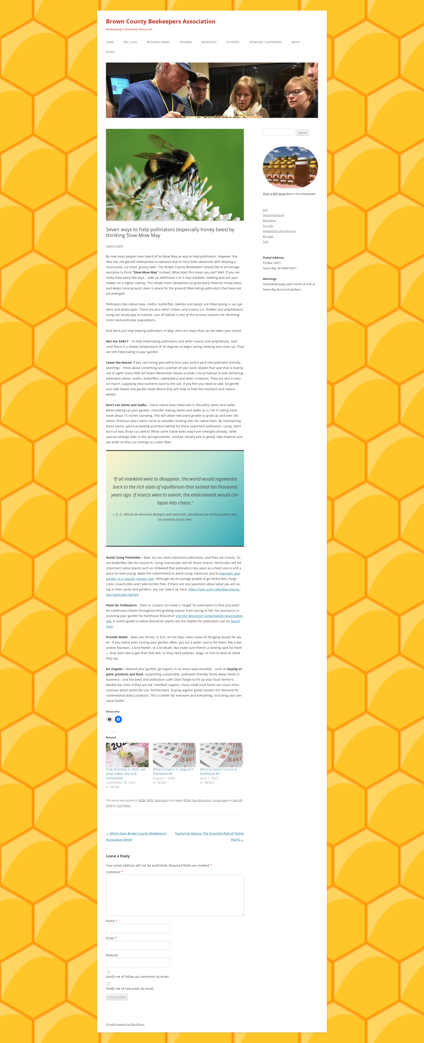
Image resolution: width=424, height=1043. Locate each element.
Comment (114, 872)
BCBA (142, 800)
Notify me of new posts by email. (130, 988)
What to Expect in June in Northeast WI (218, 771)
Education (161, 800)
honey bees (220, 800)
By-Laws (268, 236)
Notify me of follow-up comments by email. (138, 976)
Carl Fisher (124, 806)
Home (110, 42)
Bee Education (201, 800)
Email (111, 938)
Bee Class (130, 42)
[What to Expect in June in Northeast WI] (221, 755)
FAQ (265, 242)
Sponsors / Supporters (265, 42)
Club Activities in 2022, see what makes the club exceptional (126, 773)
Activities (233, 42)
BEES (150, 800)
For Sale (268, 226)
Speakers (185, 42)
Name (111, 921)
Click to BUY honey (274, 194)
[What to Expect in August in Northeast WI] (174, 755)
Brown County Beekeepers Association (161, 21)
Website (112, 955)
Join (265, 210)
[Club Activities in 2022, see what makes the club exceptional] (127, 755)
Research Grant (158, 42)
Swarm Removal (273, 215)
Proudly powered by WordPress (125, 1024)
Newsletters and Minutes (279, 231)
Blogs (110, 52)
